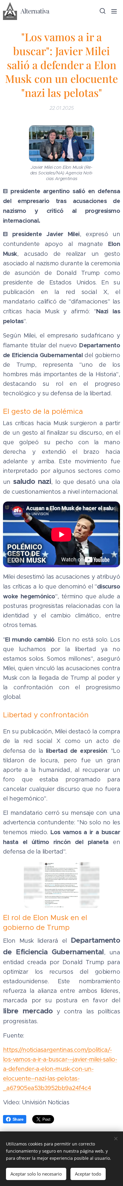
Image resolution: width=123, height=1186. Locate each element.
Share (18, 1119)
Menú (114, 11)
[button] (102, 11)
